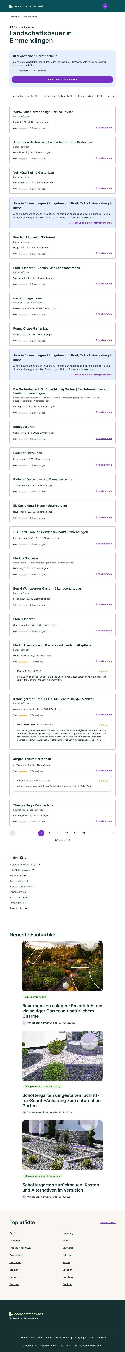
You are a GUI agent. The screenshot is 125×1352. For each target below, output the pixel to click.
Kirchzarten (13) (18, 881)
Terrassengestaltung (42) (57, 95)
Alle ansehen (108, 1222)
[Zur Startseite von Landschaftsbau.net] (26, 6)
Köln (65, 1240)
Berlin (12, 1233)
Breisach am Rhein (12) (22, 886)
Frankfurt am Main (20, 1247)
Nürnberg (68, 1277)
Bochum (67, 1284)
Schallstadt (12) (18, 891)
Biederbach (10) (18, 897)
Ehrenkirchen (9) (19, 908)
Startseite (14, 16)
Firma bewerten (104, 127)
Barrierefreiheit (53, 1337)
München (15, 1240)
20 (66, 833)
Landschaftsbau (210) (24, 95)
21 (75, 833)
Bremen (13, 1269)
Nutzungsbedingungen (74, 1337)
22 (83, 833)
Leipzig (66, 1255)
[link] (62, 119)
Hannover (15, 1277)
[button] (105, 6)
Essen (66, 1262)
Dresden (67, 1269)
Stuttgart (67, 1247)
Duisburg (14, 1284)
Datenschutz (37, 1337)
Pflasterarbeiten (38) (90, 95)
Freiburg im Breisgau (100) (24, 864)
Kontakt (25, 1337)
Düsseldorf (15, 1255)
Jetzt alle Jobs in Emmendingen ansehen (90, 222)
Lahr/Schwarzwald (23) (22, 870)
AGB (91, 1337)
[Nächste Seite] (112, 833)
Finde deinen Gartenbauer (62, 79)
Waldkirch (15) (17, 875)
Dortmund (15, 1262)
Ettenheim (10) (17, 902)
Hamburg (67, 1233)
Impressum (100, 1337)
